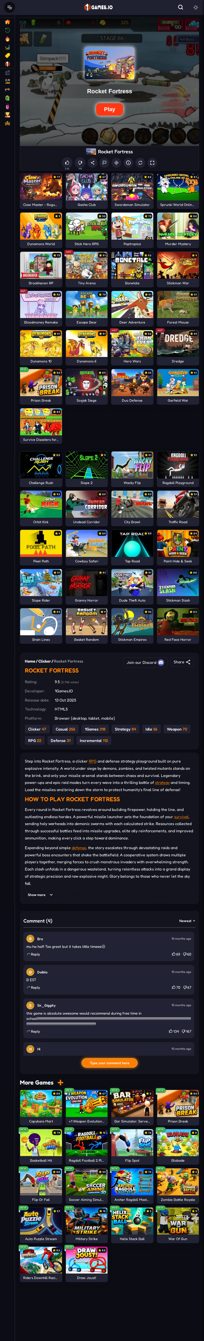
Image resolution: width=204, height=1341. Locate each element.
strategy (162, 782)
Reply (35, 954)
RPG (93, 761)
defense (79, 847)
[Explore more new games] (60, 1082)
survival (181, 816)
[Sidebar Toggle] (9, 7)
